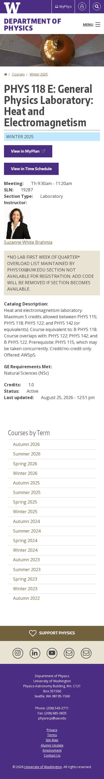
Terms (52, 735)
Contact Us (52, 755)
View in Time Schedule (31, 168)
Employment (52, 750)
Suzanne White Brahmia (28, 242)
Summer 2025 (27, 492)
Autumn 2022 (26, 598)
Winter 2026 (25, 473)
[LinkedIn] (36, 653)
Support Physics (56, 632)
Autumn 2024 (26, 521)
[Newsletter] (86, 653)
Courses (18, 74)
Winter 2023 (25, 589)
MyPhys (65, 6)
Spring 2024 (25, 540)
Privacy (52, 730)
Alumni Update (52, 745)
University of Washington (43, 767)
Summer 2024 (27, 531)
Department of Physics (32, 24)
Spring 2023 (25, 579)
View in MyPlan (25, 151)
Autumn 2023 (26, 560)
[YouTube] (53, 653)
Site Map (52, 740)
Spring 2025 (25, 502)
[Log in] (82, 6)
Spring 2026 (25, 464)
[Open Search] (97, 6)
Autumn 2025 (26, 483)
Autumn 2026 (26, 444)
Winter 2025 (39, 74)
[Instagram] (19, 653)
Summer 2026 (27, 454)
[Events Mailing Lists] (70, 653)
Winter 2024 (25, 550)
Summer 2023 (27, 569)
